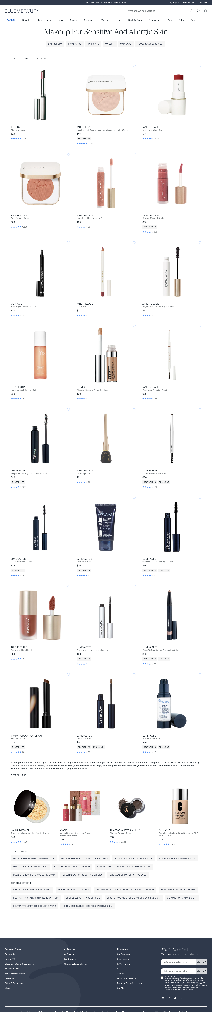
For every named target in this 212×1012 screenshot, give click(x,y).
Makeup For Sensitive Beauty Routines (84, 858)
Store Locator (123, 959)
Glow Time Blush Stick (152, 130)
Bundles (27, 20)
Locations (203, 2)
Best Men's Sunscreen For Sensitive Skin (87, 906)
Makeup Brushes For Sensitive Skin (34, 875)
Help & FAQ (10, 959)
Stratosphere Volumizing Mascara (158, 562)
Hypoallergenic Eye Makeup (30, 866)
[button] (205, 11)
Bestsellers (44, 20)
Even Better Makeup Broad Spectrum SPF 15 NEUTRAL (178, 834)
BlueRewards (189, 2)
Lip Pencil (81, 306)
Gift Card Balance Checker (75, 964)
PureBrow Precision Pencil (154, 390)
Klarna (8, 988)
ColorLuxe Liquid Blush (21, 650)
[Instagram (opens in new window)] (163, 997)
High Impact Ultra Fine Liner (23, 306)
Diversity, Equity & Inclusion (129, 983)
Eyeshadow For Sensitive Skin (177, 858)
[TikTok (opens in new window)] (175, 997)
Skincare (89, 20)
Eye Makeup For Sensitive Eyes (128, 875)
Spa (119, 968)
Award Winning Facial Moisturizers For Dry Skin (125, 889)
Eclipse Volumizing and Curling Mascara (29, 473)
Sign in (176, 2)
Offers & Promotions (14, 983)
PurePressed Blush (20, 218)
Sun (170, 20)
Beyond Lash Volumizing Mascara (158, 306)
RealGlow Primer (84, 562)
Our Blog (121, 988)
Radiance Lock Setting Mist (23, 390)
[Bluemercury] (22, 11)
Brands (73, 20)
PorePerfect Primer (151, 738)
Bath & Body (135, 20)
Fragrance (155, 20)
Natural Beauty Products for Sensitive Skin (124, 866)
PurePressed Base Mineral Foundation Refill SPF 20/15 (102, 130)
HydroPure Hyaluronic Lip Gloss (91, 218)
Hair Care (93, 44)
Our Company (123, 954)
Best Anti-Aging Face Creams (178, 889)
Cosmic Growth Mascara (22, 562)
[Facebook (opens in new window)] (169, 997)
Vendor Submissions (126, 978)
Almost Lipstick (18, 130)
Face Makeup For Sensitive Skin (133, 858)
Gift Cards (9, 978)
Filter (13, 58)
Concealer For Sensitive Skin (72, 866)
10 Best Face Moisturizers (73, 889)
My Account (68, 954)
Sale (193, 20)
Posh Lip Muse (18, 738)
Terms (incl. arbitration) (172, 989)
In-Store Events (124, 964)
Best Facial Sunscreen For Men (32, 889)
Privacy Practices (188, 984)
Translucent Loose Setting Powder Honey (30, 833)
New (60, 20)
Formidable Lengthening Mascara (92, 650)
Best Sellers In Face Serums (83, 898)
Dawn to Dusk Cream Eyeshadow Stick (160, 650)
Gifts (181, 20)
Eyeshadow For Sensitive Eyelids (83, 875)
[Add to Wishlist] (68, 66)
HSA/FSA (10, 20)
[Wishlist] (198, 11)
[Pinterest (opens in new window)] (181, 997)
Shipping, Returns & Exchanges (19, 964)
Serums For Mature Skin (181, 898)
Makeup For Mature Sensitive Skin (33, 858)
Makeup (105, 20)
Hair (119, 20)
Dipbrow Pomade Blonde (121, 833)
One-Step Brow (84, 738)
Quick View (40, 95)
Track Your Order (12, 968)
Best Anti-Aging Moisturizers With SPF (36, 898)
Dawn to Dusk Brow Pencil (154, 473)
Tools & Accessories (149, 44)
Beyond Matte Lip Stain (153, 218)
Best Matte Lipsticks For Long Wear (34, 906)
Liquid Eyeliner (83, 473)
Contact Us (10, 954)
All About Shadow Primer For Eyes (92, 390)
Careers (121, 973)
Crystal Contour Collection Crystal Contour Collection (75, 834)
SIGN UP (201, 962)
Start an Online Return (15, 973)
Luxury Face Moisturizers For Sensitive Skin (133, 898)
